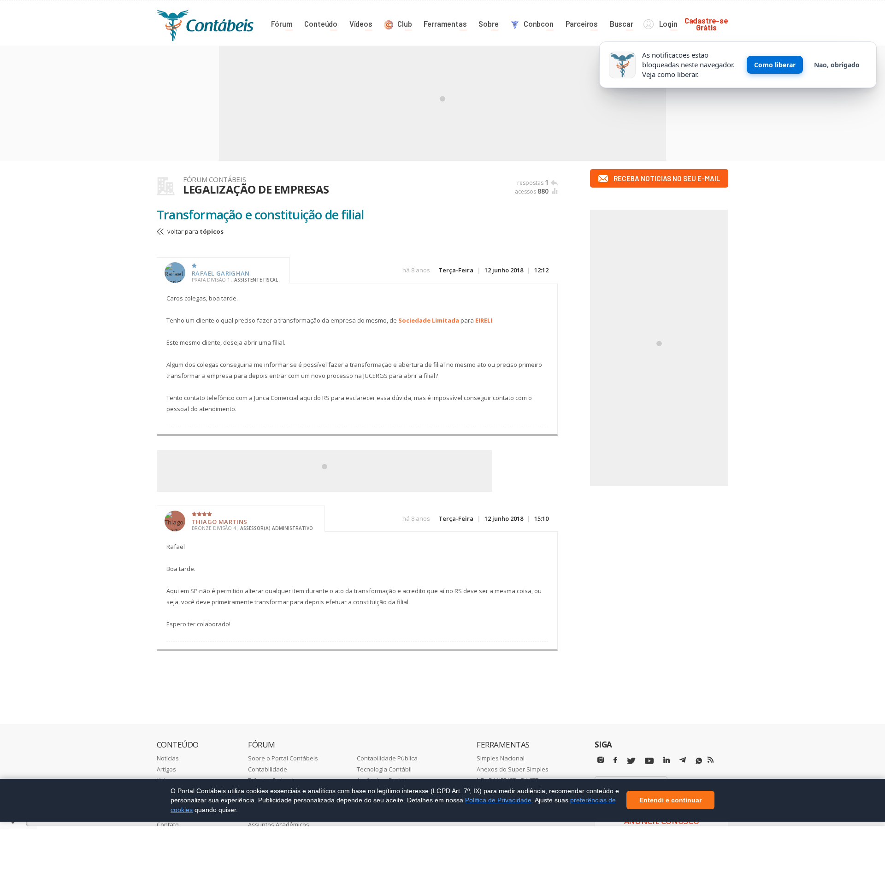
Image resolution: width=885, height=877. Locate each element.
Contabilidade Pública (387, 758)
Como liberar (775, 64)
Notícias (168, 758)
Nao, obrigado (837, 64)
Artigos (166, 769)
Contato (168, 824)
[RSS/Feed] (710, 760)
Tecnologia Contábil (384, 769)
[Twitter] (631, 761)
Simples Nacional (501, 758)
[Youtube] (649, 761)
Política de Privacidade (498, 800)
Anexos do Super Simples (513, 769)
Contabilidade (267, 769)
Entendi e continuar (670, 800)
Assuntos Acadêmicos (278, 824)
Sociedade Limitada (428, 320)
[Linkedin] (667, 760)
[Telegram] (683, 761)
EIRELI (483, 320)
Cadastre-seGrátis (706, 24)
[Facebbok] (615, 760)
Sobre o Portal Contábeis (283, 758)
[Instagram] (601, 760)
